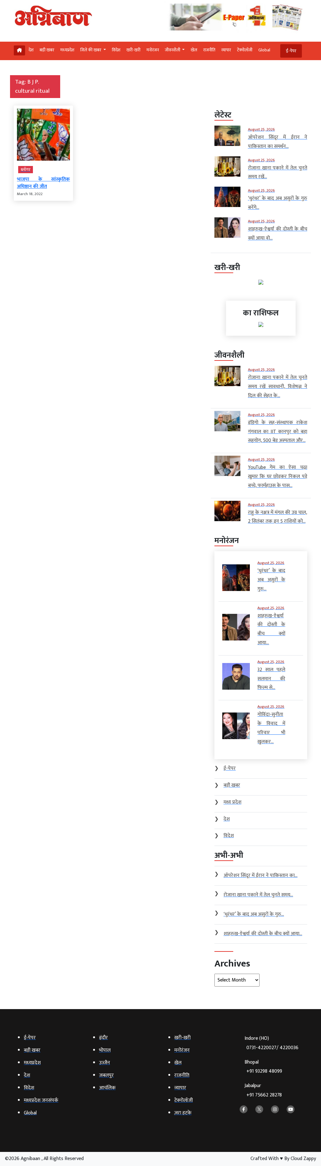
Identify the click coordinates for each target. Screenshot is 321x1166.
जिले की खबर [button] (91, 50)
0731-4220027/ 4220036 (272, 1048)
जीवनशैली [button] (173, 50)
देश (31, 50)
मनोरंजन (152, 50)
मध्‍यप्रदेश (67, 50)
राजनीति (209, 50)
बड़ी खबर (46, 50)
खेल (194, 50)
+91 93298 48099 (264, 1071)
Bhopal (263, 1067)
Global (264, 50)
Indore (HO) (271, 1043)
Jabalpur (263, 1090)
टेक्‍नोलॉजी (244, 50)
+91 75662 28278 (264, 1095)
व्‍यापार (226, 50)
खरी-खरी (133, 50)
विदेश (116, 50)
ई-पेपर (291, 50)
